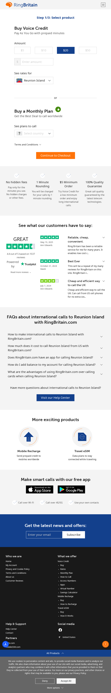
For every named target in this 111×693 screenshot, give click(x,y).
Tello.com (10, 643)
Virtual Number (67, 588)
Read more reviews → (21, 272)
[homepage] (53, 4)
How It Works (66, 615)
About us (10, 576)
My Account (11, 565)
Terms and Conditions (16, 573)
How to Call (65, 576)
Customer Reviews (14, 580)
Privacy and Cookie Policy (17, 569)
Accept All (66, 680)
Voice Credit (63, 561)
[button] (103, 4)
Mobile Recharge (28, 451)
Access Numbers (68, 580)
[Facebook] (61, 630)
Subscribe (74, 535)
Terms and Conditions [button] (26, 144)
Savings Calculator (68, 592)
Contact (9, 632)
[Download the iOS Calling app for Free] (39, 489)
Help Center (11, 629)
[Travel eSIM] (82, 437)
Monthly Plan (66, 573)
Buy (62, 565)
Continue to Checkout (56, 155)
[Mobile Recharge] (28, 437)
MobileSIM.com (13, 647)
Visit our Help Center (55, 398)
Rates (63, 569)
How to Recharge (68, 604)
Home (8, 561)
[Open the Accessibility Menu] (5, 644)
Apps (62, 584)
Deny (45, 680)
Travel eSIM (82, 451)
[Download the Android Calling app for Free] (71, 489)
